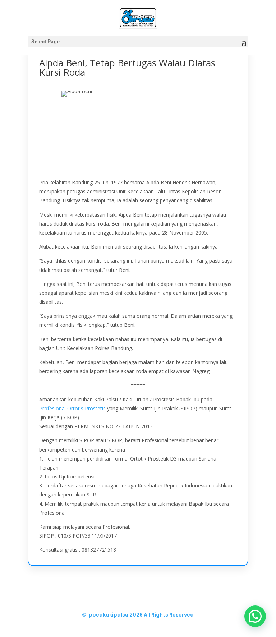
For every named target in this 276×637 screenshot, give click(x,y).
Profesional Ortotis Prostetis (72, 408)
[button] (255, 616)
